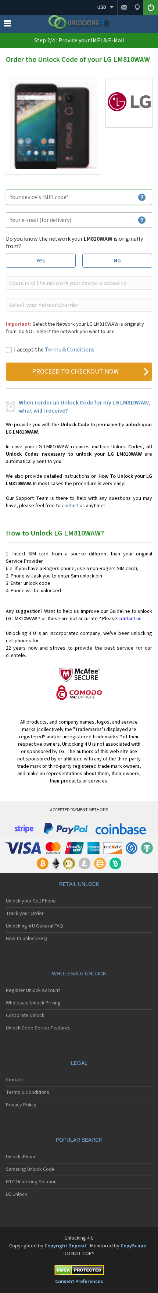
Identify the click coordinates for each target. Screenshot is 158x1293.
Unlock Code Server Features (38, 1028)
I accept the (54, 350)
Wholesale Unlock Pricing (33, 1003)
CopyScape (133, 1246)
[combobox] (78, 283)
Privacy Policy (21, 1105)
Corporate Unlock (25, 1015)
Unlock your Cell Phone (31, 901)
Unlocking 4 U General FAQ (34, 926)
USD (101, 7)
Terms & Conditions (69, 350)
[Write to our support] (124, 7)
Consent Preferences (79, 1281)
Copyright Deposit (65, 1246)
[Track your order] (137, 7)
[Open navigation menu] (7, 25)
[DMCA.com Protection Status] (79, 1271)
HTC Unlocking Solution (31, 1182)
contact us (73, 505)
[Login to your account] (150, 7)
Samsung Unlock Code (30, 1169)
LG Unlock (16, 1194)
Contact (14, 1080)
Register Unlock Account (33, 990)
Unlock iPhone (21, 1156)
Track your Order (25, 913)
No (117, 261)
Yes (40, 261)
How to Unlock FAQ (26, 938)
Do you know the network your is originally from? (74, 242)
